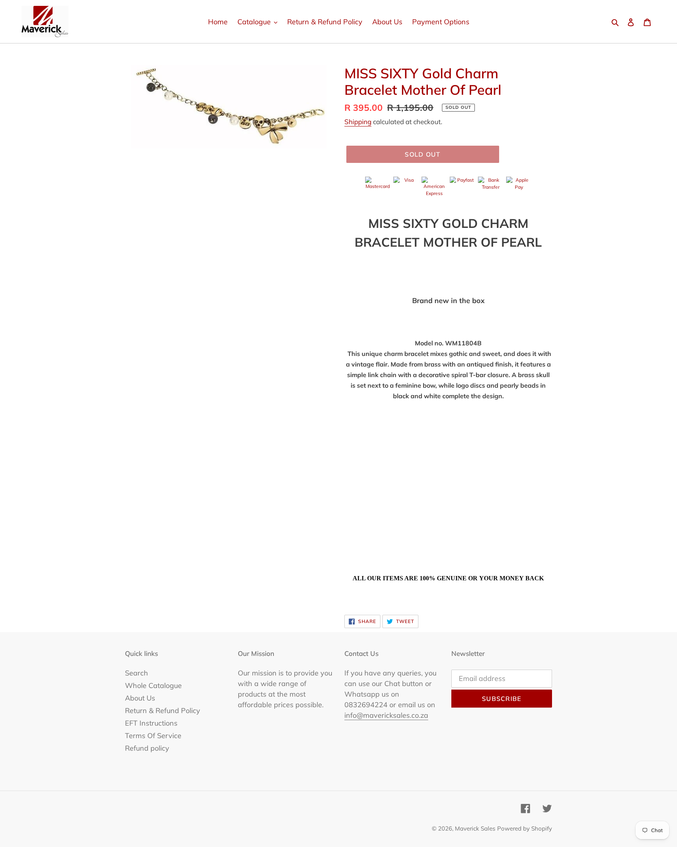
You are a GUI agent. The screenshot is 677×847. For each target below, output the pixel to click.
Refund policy (147, 748)
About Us (140, 698)
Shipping (357, 121)
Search (136, 672)
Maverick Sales (475, 828)
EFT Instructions (151, 723)
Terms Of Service (153, 735)
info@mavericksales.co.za (386, 715)
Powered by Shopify (524, 828)
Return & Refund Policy (162, 710)
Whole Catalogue (153, 685)
